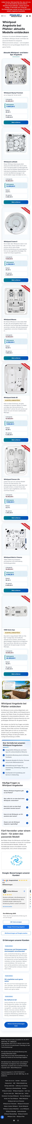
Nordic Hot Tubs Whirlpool (11, 1098)
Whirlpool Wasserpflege (10, 1114)
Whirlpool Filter (21, 1116)
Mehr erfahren (16, 122)
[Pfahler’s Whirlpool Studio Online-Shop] (16, 15)
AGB (14, 1083)
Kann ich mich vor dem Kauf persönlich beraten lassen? (12, 807)
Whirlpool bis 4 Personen (9, 1103)
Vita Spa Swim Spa (9, 1093)
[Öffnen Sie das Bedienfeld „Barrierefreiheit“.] (2, 1117)
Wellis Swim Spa (19, 1093)
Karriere (24, 1088)
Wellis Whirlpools (23, 1098)
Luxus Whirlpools (24, 1108)
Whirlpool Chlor (11, 1116)
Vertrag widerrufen (9, 1085)
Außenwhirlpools (21, 1111)
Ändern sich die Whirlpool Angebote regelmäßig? (12, 823)
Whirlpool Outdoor (7, 1091)
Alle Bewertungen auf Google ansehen (16, 933)
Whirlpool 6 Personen (23, 1103)
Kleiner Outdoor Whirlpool (11, 1106)
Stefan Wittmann (12, 891)
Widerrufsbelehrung (21, 1083)
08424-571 (13, 1041)
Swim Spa (27, 1091)
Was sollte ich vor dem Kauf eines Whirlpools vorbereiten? (14, 799)
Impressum (24, 1080)
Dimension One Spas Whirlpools (10, 1096)
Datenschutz (8, 1083)
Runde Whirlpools (23, 1106)
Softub (26, 1093)
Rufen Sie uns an (9, 1080)
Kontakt (18, 1080)
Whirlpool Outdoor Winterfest (11, 1108)
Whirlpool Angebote (18, 1091)
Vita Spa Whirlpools (25, 1096)
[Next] (27, 860)
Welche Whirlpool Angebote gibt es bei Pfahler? (14, 791)
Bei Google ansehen (7, 906)
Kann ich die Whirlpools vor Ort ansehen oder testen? (13, 815)
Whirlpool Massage (11, 1111)
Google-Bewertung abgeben (16, 927)
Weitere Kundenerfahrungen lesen (16, 1025)
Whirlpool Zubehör (23, 1114)
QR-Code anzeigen (16, 922)
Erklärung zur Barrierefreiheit (13, 1088)
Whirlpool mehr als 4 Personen (16, 1101)
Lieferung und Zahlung (22, 1085)
